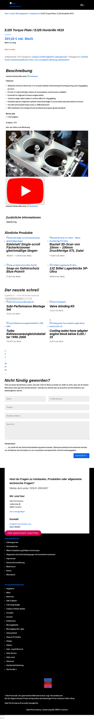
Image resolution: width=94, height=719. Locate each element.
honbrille (84, 57)
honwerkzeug (16, 60)
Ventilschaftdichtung (15, 665)
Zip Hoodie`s (11, 669)
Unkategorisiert (61, 57)
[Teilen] (1, 715)
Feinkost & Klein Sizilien (15, 609)
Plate (31, 60)
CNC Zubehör (11, 601)
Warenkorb (10, 575)
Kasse (8, 571)
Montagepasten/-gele (15, 629)
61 (6, 367)
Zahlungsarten (12, 542)
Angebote (10, 589)
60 (6, 364)
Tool (36, 60)
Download (34, 76)
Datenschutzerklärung (15, 563)
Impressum (10, 559)
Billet (8, 593)
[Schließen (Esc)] (3, 715)
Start (7, 14)
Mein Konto (11, 567)
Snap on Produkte (13, 637)
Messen (25, 60)
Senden (80, 456)
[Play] (25, 191)
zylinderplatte (63, 60)
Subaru (9, 645)
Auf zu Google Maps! (17, 512)
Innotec (9, 617)
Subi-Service (11, 653)
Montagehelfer (22, 14)
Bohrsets (10, 597)
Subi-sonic (10, 657)
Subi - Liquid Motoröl (14, 649)
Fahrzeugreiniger (13, 605)
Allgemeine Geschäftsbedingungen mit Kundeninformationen (30, 554)
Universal (10, 661)
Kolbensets (11, 621)
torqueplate (44, 60)
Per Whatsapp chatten (23, 533)
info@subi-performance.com (20, 524)
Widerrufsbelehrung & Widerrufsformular (23, 550)
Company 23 (34, 14)
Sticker (9, 641)
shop (12, 14)
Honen (7, 60)
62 (6, 370)
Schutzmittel (11, 633)
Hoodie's (9, 613)
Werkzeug (53, 60)
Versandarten (12, 546)
